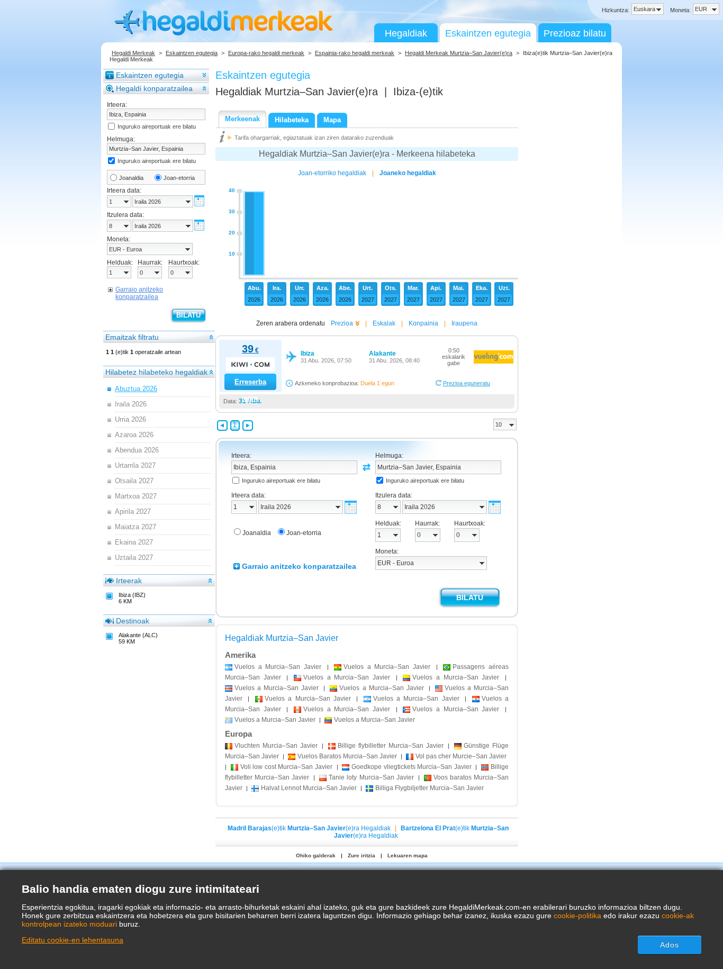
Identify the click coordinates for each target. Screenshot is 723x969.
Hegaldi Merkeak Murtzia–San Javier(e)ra (458, 53)
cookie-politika (577, 915)
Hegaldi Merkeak (133, 53)
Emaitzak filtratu (132, 337)
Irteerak (129, 580)
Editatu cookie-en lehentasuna (72, 940)
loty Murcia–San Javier (371, 777)
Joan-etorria (179, 178)
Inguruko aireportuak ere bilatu (157, 126)
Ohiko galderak (316, 855)
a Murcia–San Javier (277, 667)
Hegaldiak (406, 33)
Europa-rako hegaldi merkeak (266, 53)
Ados (669, 944)
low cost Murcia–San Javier (286, 767)
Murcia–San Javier (276, 745)
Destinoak (132, 621)
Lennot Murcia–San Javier (309, 788)
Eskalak (384, 323)
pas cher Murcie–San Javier (461, 756)
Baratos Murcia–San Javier (347, 756)
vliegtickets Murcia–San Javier (411, 767)
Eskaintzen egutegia (488, 33)
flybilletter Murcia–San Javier (390, 745)
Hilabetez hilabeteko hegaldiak (156, 372)
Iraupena (464, 323)
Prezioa (342, 323)
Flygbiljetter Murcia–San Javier (429, 788)
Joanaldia (131, 178)
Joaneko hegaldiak (407, 173)
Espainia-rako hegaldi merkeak (354, 53)
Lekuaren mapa (407, 855)
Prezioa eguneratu (466, 383)
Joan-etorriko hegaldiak (332, 173)
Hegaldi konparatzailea (154, 88)
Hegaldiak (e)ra (296, 91)
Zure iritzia (361, 855)
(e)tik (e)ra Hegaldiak (309, 828)
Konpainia (423, 323)
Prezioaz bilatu (575, 33)
